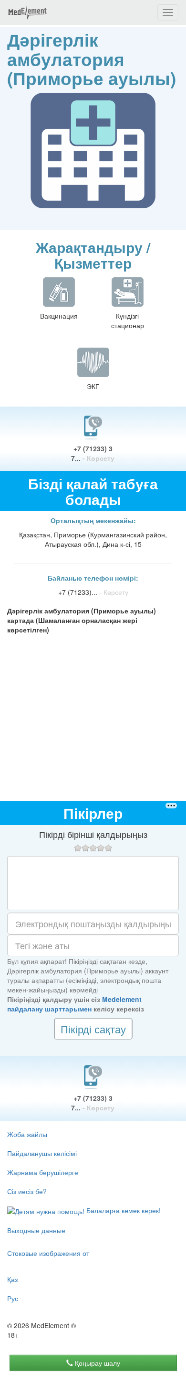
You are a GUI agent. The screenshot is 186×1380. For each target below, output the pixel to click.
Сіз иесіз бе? (27, 1191)
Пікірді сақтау (93, 1028)
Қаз (12, 1279)
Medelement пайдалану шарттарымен (74, 1003)
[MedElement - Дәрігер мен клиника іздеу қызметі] (27, 12)
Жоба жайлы (27, 1134)
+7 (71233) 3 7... (92, 453)
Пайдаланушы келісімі (42, 1153)
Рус (12, 1298)
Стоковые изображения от (48, 1253)
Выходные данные (36, 1230)
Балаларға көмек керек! (122, 1210)
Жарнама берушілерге (42, 1172)
